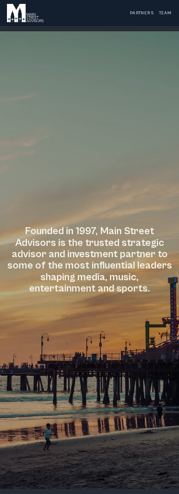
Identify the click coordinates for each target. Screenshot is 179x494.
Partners (142, 13)
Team (165, 13)
